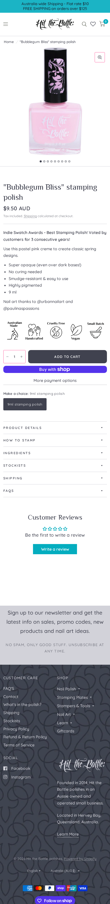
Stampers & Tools (73, 705)
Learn (62, 722)
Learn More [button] (68, 834)
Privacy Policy (16, 728)
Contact (10, 696)
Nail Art (64, 714)
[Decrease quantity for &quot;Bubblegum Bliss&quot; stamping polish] (7, 356)
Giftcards (65, 730)
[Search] (84, 24)
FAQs (8, 491)
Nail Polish (66, 688)
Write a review (55, 549)
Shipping (30, 216)
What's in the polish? (22, 704)
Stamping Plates (72, 697)
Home (9, 41)
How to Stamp (19, 440)
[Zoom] (100, 57)
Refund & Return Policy (25, 736)
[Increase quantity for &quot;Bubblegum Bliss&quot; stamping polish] (21, 356)
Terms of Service (19, 744)
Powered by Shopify (80, 858)
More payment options (55, 380)
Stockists (14, 465)
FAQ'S (8, 688)
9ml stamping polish (24, 404)
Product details (22, 428)
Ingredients (17, 453)
